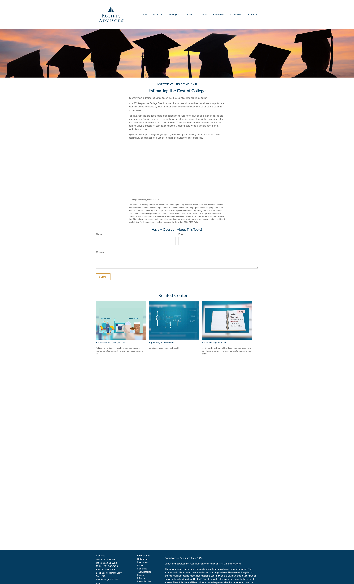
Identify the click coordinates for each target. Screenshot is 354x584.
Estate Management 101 (214, 342)
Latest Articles (144, 581)
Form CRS (196, 558)
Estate (140, 565)
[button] (144, 14)
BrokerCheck (234, 564)
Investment (142, 562)
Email (181, 234)
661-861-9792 (110, 563)
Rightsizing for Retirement (162, 342)
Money (140, 575)
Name (99, 234)
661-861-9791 (110, 559)
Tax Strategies (144, 572)
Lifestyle (141, 578)
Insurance (142, 569)
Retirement (142, 559)
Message (100, 252)
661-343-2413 (111, 566)
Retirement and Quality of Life (110, 342)
